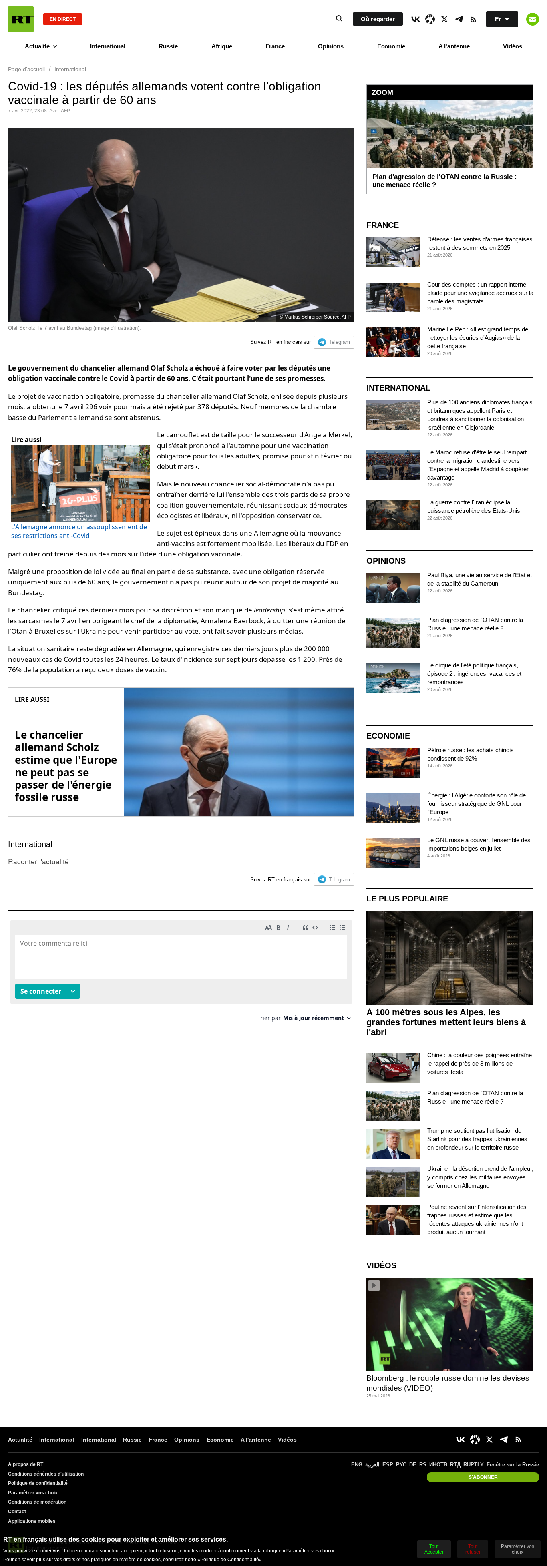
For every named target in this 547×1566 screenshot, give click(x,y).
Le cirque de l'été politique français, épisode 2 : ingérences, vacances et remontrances (474, 673)
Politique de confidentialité (38, 1483)
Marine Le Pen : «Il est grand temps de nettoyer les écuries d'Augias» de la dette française (477, 337)
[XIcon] (444, 19)
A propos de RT (25, 1464)
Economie (391, 46)
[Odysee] (430, 19)
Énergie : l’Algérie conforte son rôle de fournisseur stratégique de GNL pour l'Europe (476, 803)
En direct (63, 19)
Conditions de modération (37, 1502)
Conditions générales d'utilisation (46, 1474)
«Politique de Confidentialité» (229, 1559)
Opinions (331, 46)
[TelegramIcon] (458, 19)
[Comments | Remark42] (181, 973)
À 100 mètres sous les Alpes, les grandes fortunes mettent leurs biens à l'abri (446, 1022)
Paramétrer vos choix (33, 1493)
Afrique (221, 46)
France (275, 46)
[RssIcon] (473, 19)
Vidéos (512, 46)
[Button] (532, 19)
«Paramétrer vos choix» (308, 1551)
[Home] (21, 19)
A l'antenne (454, 46)
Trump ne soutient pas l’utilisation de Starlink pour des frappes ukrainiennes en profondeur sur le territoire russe (477, 1139)
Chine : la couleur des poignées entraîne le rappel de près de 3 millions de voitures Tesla (479, 1063)
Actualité (37, 46)
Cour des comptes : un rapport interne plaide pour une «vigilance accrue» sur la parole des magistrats (480, 293)
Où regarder (378, 19)
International (107, 46)
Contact (17, 1511)
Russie (168, 46)
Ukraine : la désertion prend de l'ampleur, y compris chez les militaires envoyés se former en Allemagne (480, 1177)
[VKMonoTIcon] (415, 19)
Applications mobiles (32, 1521)
